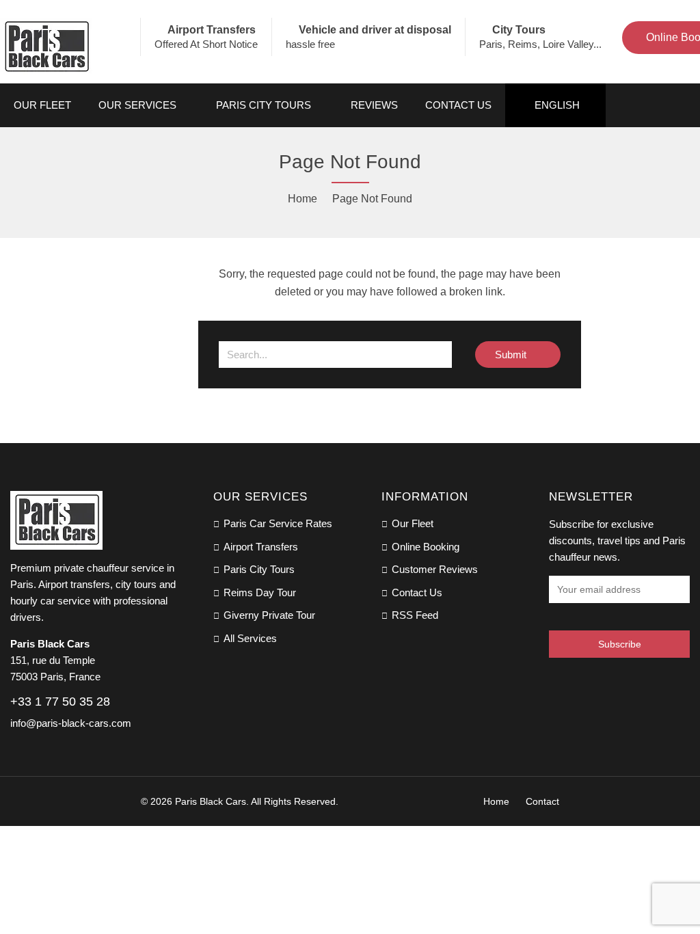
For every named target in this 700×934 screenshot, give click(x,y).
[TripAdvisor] (578, 684)
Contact (542, 801)
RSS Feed (415, 615)
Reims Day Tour (260, 592)
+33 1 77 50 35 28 (60, 701)
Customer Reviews (435, 569)
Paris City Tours (263, 105)
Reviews (374, 105)
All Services (250, 638)
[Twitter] (603, 684)
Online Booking (425, 546)
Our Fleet (42, 105)
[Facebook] (553, 684)
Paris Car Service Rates (278, 523)
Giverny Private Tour (269, 615)
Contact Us (458, 105)
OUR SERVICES (137, 105)
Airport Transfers (261, 546)
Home (302, 198)
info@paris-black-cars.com (70, 723)
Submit (512, 354)
